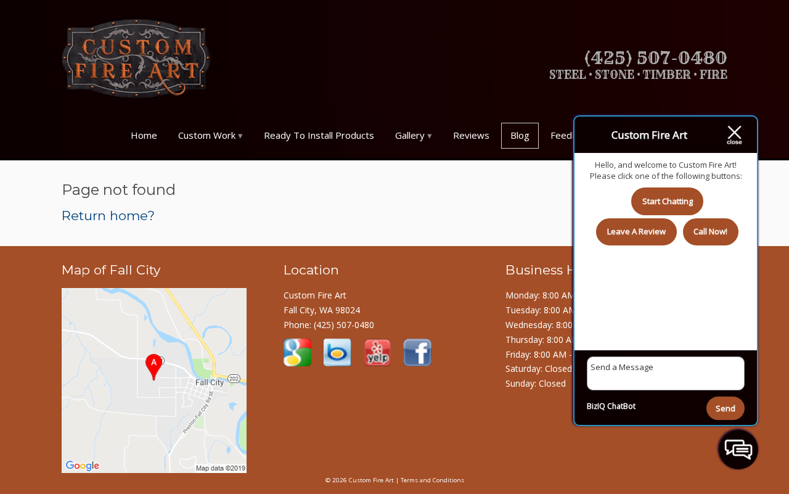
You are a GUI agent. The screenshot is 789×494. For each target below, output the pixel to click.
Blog (519, 135)
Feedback (570, 135)
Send (725, 408)
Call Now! (710, 231)
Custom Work (206, 135)
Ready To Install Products (319, 135)
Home (144, 135)
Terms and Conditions (432, 480)
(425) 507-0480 (344, 325)
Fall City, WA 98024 (322, 310)
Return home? (108, 215)
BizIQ (596, 406)
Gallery (410, 135)
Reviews (471, 135)
